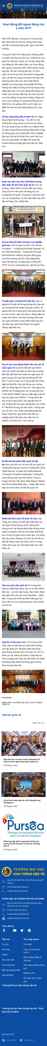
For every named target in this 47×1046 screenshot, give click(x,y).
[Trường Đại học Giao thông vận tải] (25, 6)
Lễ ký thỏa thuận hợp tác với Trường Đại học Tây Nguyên (22, 801)
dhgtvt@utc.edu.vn (20, 887)
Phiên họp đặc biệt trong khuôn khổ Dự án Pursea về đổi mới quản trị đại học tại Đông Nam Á (22, 843)
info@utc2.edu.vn (20, 910)
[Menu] (3, 6)
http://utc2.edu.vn (22, 918)
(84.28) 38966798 (21, 914)
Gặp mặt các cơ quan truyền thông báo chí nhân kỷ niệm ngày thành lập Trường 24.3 (22, 760)
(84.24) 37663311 (21, 891)
